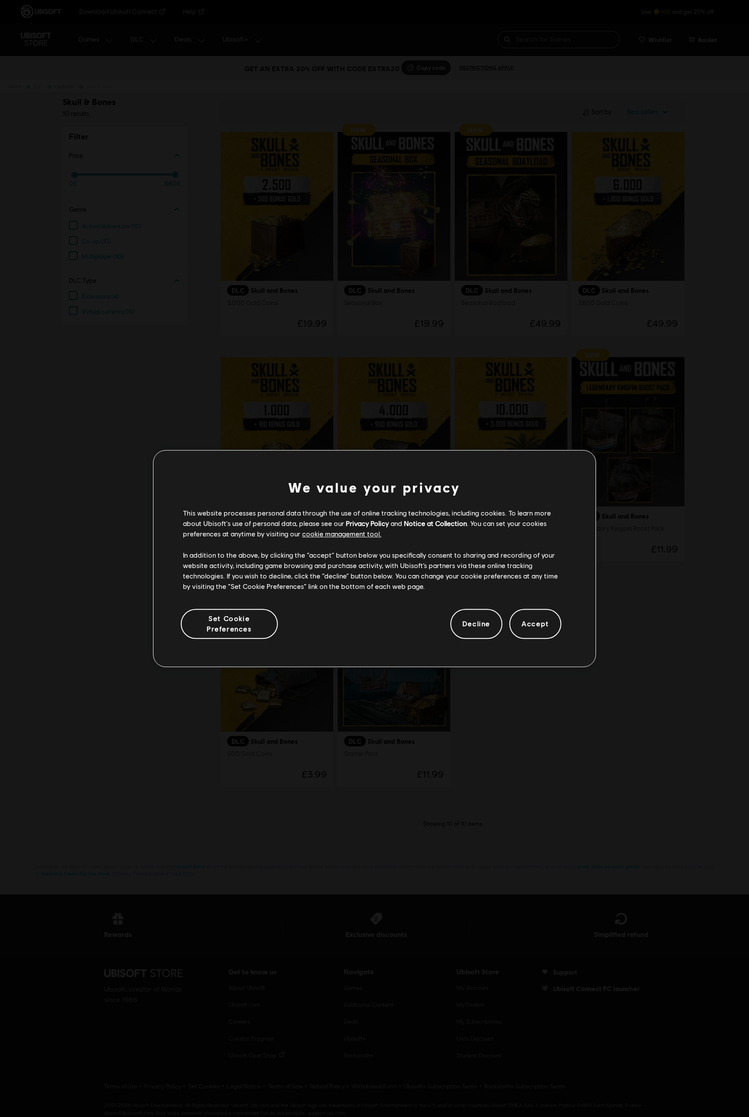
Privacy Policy (367, 523)
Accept (535, 624)
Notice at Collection (435, 523)
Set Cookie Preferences (229, 623)
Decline (476, 624)
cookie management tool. (341, 534)
